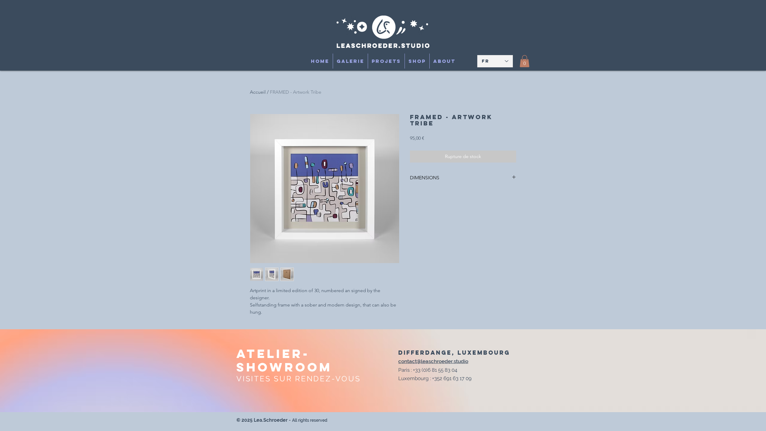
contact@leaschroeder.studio (433, 361)
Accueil (258, 92)
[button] (524, 61)
